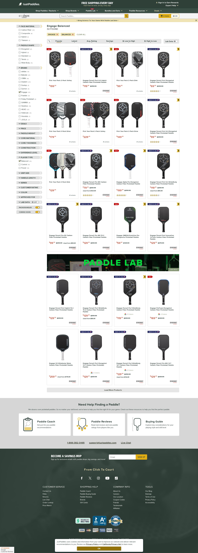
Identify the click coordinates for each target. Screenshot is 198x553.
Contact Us (47, 491)
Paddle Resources (137, 10)
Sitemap (148, 494)
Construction (28, 147)
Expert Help (171, 5)
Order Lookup (48, 502)
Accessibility (150, 502)
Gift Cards (84, 502)
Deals (156, 10)
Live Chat (126, 442)
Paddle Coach (85, 491)
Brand (24, 67)
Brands (82, 499)
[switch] (35, 202)
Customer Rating (29, 187)
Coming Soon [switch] (25, 212)
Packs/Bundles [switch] (25, 207)
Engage (51, 34)
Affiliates (116, 508)
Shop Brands (71, 10)
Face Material (27, 26)
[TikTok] (116, 478)
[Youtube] (107, 478)
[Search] (126, 16)
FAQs (45, 494)
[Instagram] (98, 478)
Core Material (28, 138)
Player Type (27, 157)
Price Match (47, 505)
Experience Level (29, 152)
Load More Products (113, 390)
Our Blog (148, 491)
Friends (116, 502)
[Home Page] (29, 4)
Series (24, 182)
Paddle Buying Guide (88, 494)
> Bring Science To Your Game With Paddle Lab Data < (97, 20)
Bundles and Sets (112, 10)
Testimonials (117, 505)
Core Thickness (28, 143)
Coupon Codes (119, 499)
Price (23, 128)
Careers (116, 494)
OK (99, 548)
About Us (116, 491)
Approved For (28, 197)
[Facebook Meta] (81, 478)
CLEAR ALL (81, 34)
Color (24, 192)
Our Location (118, 496)
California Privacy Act (111, 544)
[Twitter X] (90, 478)
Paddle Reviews (86, 496)
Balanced (66, 34)
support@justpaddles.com (102, 442)
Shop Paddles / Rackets (46, 10)
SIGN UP (141, 457)
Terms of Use (150, 496)
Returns (45, 496)
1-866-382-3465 (76, 442)
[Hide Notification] (196, 20)
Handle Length (28, 177)
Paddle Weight (28, 133)
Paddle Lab (90, 10)
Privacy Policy (92, 544)
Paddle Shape (27, 45)
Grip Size (25, 173)
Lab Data (25, 202)
